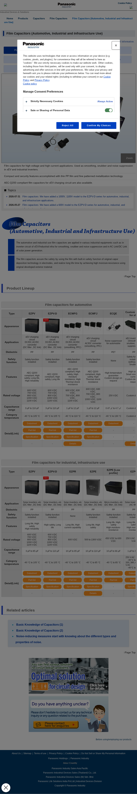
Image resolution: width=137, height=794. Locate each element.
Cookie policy (30, 83)
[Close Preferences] (5, 787)
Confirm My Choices (99, 125)
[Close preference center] (116, 45)
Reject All (67, 125)
